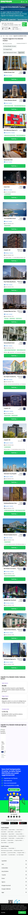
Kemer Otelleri (20, 829)
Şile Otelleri (3, 840)
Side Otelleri (3, 831)
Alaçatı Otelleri (10, 840)
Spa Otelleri (3, 852)
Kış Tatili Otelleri (12, 854)
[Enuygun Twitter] (14, 817)
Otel (3, 864)
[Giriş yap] (24, 1)
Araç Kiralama (5, 871)
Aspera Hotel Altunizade (10, 629)
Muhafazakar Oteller (18, 850)
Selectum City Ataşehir (10, 473)
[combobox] (12, 24)
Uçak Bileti (4, 860)
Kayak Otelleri (4, 854)
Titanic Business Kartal (10, 100)
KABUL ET (22, 912)
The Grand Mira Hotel (10, 218)
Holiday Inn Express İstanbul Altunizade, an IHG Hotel (10, 659)
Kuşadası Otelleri (19, 838)
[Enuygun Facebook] (8, 817)
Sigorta (3, 882)
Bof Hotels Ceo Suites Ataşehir (10, 568)
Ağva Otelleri (11, 834)
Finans (3, 878)
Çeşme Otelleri (12, 829)
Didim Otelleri (10, 831)
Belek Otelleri (11, 838)
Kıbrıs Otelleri (18, 831)
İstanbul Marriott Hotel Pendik (10, 311)
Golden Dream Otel (9, 72)
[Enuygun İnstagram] (11, 817)
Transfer (4, 875)
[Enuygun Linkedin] (17, 817)
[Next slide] (24, 63)
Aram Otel (7, 187)
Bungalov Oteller (21, 852)
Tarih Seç (13, 79)
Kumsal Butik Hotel (9, 343)
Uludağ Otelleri (4, 834)
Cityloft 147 (7, 250)
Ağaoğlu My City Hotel (10, 600)
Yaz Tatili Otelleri (20, 854)
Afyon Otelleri (4, 842)
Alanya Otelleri (4, 829)
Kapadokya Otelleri (12, 836)
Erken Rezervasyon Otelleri (6, 850)
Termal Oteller (11, 848)
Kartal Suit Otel (8, 160)
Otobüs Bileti (5, 868)
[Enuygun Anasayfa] (6, 2)
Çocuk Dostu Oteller (12, 852)
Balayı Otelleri (4, 848)
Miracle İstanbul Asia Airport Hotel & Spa (11, 535)
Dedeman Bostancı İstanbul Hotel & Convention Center (11, 503)
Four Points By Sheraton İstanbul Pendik (10, 281)
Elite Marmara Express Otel (11, 130)
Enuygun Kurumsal (6, 885)
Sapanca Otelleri (18, 840)
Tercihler (3, 912)
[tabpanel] (14, 26)
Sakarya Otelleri (19, 834)
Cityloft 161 (7, 440)
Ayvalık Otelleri (4, 838)
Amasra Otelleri (21, 836)
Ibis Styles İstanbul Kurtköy (10, 376)
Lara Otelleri (11, 842)
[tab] (4, 19)
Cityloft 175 (7, 408)
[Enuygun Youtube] (19, 817)
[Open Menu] (26, 2)
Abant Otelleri (4, 836)
